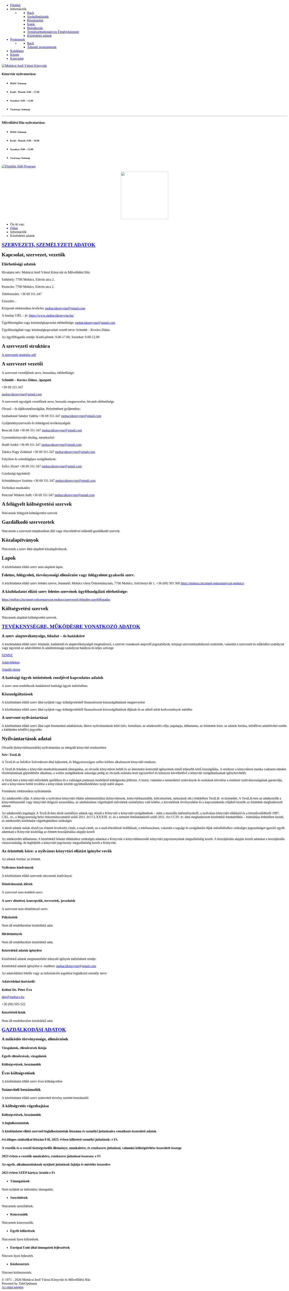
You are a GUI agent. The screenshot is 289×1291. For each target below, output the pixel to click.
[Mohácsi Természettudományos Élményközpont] (144, 195)
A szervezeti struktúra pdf (19, 355)
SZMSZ (7, 655)
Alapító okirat (11, 669)
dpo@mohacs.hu (13, 997)
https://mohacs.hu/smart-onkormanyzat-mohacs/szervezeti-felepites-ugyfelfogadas (56, 599)
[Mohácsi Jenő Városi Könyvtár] (24, 65)
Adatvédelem (10, 662)
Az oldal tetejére (12, 1287)
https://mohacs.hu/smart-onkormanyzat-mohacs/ (212, 583)
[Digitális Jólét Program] (19, 166)
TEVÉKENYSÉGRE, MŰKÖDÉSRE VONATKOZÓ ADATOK (71, 626)
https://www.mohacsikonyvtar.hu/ (51, 315)
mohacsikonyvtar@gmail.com (65, 308)
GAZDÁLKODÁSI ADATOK (34, 1029)
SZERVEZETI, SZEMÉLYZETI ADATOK (48, 244)
